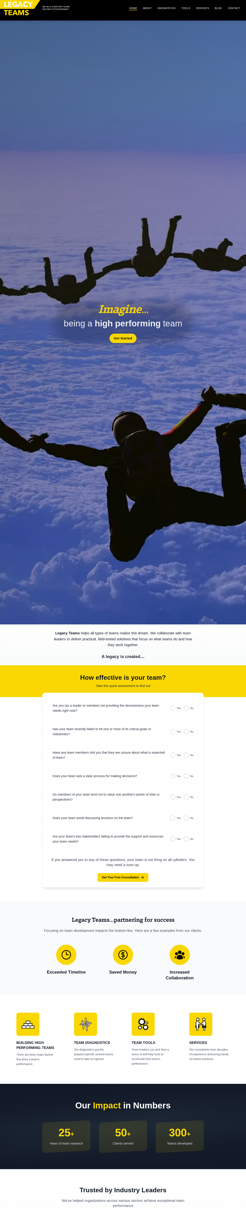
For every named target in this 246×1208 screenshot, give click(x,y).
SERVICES (202, 8)
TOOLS (185, 8)
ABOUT (147, 8)
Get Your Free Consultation (120, 877)
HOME (133, 8)
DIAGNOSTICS (167, 8)
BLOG (218, 8)
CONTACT (234, 8)
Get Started (123, 338)
